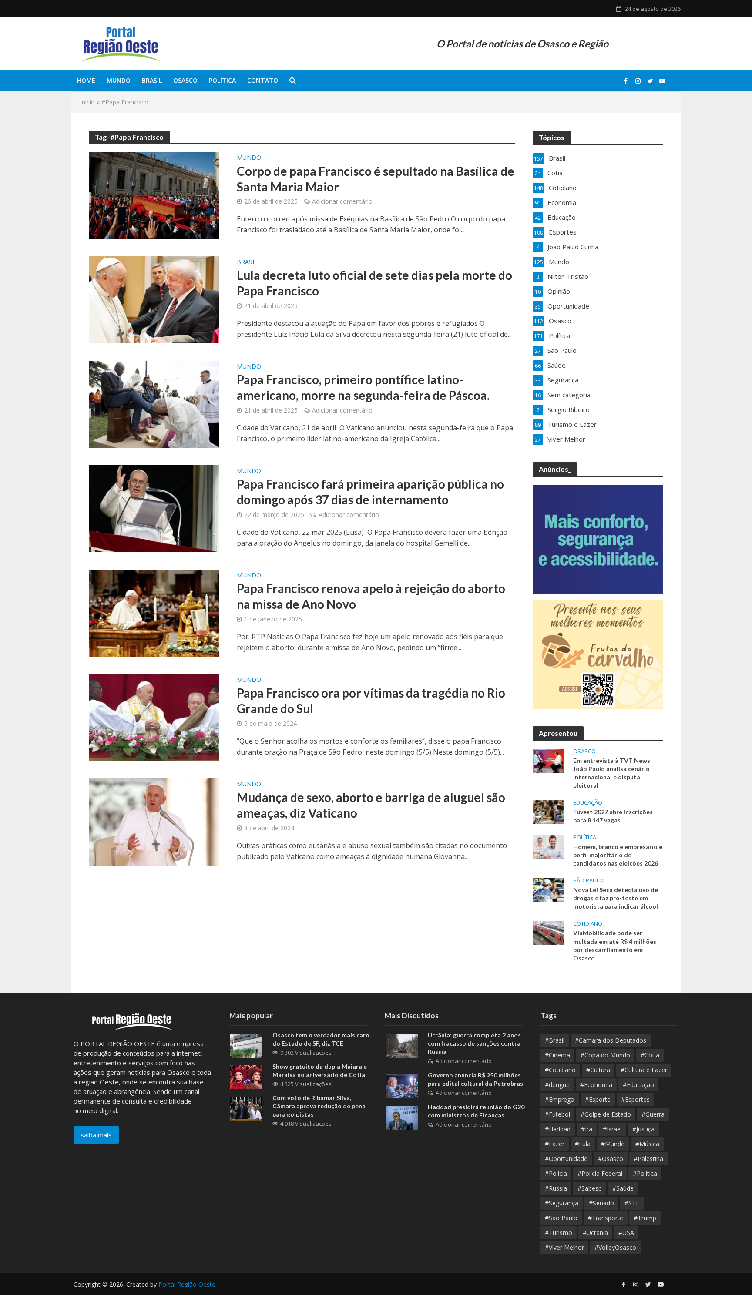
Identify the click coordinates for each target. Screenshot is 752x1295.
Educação (587, 802)
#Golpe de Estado (606, 1114)
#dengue (557, 1084)
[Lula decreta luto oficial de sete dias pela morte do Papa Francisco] (154, 299)
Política (222, 80)
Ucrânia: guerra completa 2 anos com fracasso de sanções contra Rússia (474, 1043)
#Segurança (561, 1203)
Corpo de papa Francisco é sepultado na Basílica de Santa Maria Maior (375, 179)
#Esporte (598, 1099)
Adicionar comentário (342, 201)
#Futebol (557, 1114)
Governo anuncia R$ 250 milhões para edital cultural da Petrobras (475, 1079)
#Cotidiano (560, 1070)
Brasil (152, 80)
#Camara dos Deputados (610, 1040)
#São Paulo (561, 1218)
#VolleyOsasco (615, 1247)
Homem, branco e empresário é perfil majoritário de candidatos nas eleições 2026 (617, 855)
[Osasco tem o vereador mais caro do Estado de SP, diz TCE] (246, 1045)
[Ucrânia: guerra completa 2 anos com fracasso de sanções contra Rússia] (402, 1045)
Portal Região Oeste (186, 1284)
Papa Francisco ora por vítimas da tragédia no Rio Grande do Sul (371, 700)
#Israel (612, 1129)
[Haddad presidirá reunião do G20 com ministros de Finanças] (402, 1117)
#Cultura (598, 1070)
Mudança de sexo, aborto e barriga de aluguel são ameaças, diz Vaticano (371, 805)
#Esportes (635, 1099)
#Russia (556, 1188)
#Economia (596, 1084)
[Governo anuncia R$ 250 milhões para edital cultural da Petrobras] (402, 1085)
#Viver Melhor (564, 1247)
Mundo (119, 80)
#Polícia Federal (599, 1173)
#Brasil (554, 1040)
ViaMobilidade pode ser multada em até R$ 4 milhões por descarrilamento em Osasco (614, 945)
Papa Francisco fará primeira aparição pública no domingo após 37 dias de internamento (370, 491)
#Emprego (559, 1099)
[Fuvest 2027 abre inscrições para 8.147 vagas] (548, 811)
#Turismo (558, 1232)
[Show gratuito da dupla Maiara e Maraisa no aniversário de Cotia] (246, 1076)
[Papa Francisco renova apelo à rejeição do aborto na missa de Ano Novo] (154, 612)
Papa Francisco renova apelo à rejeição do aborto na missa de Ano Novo (371, 596)
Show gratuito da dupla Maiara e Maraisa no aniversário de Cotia (319, 1070)
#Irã (586, 1129)
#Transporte (605, 1218)
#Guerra (653, 1114)
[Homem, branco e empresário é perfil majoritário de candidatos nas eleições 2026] (548, 846)
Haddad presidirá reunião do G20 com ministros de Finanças (476, 1111)
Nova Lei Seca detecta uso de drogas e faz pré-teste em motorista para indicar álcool (615, 898)
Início (87, 102)
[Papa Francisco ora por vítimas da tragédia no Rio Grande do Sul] (154, 716)
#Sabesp (589, 1188)
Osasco (185, 80)
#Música (647, 1144)
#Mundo (613, 1144)
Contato (262, 80)
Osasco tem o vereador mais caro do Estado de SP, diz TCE (320, 1039)
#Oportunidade (566, 1158)
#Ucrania (595, 1232)
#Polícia (556, 1173)
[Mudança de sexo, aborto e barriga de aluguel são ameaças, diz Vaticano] (154, 821)
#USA (626, 1232)
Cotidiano (587, 923)
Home (86, 80)
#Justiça (643, 1129)
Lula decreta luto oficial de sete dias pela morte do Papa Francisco (374, 283)
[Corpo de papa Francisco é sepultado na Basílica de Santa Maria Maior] (154, 194)
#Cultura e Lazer (644, 1070)
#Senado (601, 1203)
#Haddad (558, 1129)
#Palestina (648, 1158)
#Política (645, 1173)
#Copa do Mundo (605, 1055)
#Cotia (650, 1055)
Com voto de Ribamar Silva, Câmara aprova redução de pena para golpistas (319, 1106)
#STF (631, 1203)
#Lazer (554, 1144)
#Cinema (557, 1055)
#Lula (583, 1144)
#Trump (645, 1218)
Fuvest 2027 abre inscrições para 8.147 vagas (613, 816)
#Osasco (610, 1158)
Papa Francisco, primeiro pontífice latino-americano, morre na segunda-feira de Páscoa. (364, 387)
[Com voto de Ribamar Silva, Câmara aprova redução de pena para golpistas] (246, 1108)
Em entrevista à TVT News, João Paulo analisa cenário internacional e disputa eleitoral (612, 773)
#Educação (638, 1084)
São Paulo (588, 880)
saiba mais (96, 1135)
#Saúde (623, 1188)
